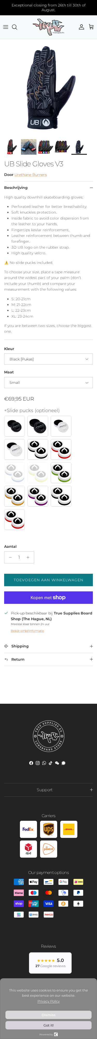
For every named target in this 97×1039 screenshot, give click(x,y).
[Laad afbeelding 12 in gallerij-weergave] (48, 87)
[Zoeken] (17, 27)
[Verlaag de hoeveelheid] (8, 557)
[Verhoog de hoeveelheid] (29, 557)
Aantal (10, 546)
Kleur (9, 348)
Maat (9, 372)
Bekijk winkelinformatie (27, 631)
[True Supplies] (48, 27)
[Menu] (5, 27)
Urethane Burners (30, 174)
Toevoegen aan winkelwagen (48, 580)
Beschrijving (16, 187)
